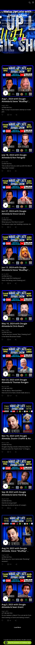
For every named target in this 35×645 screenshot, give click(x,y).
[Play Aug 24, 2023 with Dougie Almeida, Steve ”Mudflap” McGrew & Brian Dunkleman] (5, 542)
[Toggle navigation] (33, 2)
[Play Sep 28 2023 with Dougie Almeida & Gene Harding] (5, 486)
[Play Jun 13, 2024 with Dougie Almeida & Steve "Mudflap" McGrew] (5, 261)
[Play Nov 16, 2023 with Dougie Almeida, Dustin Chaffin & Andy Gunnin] (5, 430)
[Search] (29, 2)
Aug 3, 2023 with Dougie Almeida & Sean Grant (14, 605)
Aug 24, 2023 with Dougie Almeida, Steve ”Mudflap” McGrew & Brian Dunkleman (16, 549)
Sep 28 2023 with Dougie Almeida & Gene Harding (14, 493)
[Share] (17, 115)
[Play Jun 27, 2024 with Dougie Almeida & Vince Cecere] (5, 205)
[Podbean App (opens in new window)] (10, 38)
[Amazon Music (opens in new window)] (19, 38)
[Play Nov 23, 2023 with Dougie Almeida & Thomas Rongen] (5, 373)
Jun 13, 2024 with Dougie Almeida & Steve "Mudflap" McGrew (15, 268)
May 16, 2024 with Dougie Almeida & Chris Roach (14, 324)
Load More (17, 627)
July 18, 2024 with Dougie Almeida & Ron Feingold (14, 156)
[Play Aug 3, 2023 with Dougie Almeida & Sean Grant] (5, 598)
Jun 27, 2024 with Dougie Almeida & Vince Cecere (14, 212)
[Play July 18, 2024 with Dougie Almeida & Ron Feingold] (5, 149)
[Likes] (2, 115)
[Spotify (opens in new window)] (15, 38)
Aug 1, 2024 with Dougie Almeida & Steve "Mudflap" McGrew (15, 100)
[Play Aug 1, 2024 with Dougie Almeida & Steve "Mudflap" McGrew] (5, 93)
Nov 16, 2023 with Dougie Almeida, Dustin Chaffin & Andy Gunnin (17, 437)
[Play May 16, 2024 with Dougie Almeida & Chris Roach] (5, 317)
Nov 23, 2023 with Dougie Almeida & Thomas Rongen (15, 381)
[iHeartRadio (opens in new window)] (24, 38)
